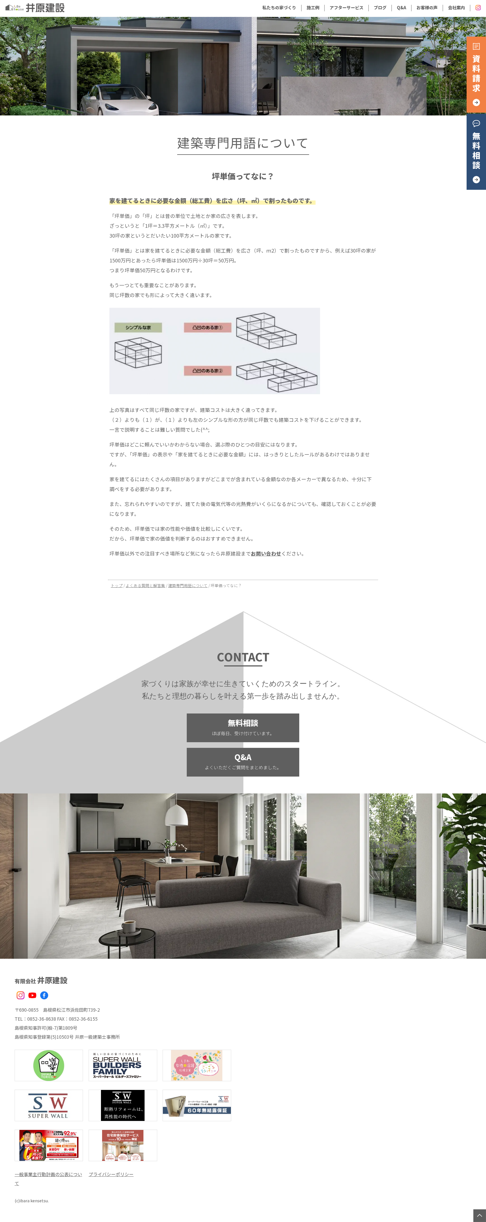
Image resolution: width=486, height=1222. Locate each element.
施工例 (313, 7)
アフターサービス (346, 7)
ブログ (380, 7)
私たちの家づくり (279, 7)
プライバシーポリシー (111, 1174)
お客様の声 (427, 7)
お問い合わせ (266, 553)
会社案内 (456, 7)
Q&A (401, 7)
